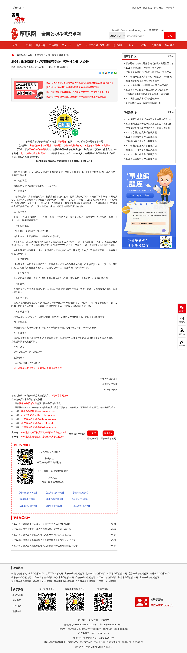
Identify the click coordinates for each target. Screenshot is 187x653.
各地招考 (38, 54)
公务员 (182, 334)
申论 (131, 45)
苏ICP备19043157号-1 (111, 624)
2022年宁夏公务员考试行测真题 (141, 132)
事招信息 (40, 45)
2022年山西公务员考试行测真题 (141, 141)
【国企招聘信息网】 (80, 499)
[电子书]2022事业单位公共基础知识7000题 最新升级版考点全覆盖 (76, 96)
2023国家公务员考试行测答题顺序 (142, 80)
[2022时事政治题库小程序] (28, 82)
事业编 (182, 346)
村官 (79, 45)
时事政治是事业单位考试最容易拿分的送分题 (147, 94)
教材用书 (169, 45)
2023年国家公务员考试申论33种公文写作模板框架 (149, 77)
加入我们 (16, 600)
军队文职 (105, 45)
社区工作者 (92, 45)
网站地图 (158, 7)
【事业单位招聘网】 (54, 499)
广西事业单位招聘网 (106, 581)
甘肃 (48, 54)
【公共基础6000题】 (55, 492)
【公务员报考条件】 (54, 505)
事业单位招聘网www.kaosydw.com (38, 411)
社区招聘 (63, 54)
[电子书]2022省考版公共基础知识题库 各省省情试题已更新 (72, 87)
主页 (30, 54)
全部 (54, 54)
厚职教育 (170, 7)
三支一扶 (66, 45)
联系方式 (16, 611)
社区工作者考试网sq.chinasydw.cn (38, 415)
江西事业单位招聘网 (106, 577)
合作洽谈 (16, 605)
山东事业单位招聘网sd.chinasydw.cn (39, 423)
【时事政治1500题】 (28, 492)
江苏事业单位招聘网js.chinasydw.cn (38, 427)
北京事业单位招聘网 (96, 573)
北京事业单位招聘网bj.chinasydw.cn (39, 419)
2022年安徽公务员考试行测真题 (141, 145)
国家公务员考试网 (37, 149)
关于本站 (82, 620)
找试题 (182, 322)
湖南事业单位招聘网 (42, 581)
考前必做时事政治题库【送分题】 (46, 145)
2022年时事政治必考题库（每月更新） (144, 67)
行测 (143, 45)
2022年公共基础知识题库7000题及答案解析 (147, 85)
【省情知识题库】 (80, 492)
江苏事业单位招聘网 (42, 577)
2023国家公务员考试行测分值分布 (142, 98)
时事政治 (156, 45)
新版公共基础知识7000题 (76, 145)
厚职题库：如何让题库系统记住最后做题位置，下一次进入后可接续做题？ (150, 64)
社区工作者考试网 (54, 573)
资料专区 (130, 56)
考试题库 (118, 45)
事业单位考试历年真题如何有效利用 (143, 102)
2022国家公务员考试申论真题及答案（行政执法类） (149, 119)
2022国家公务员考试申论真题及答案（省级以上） (148, 128)
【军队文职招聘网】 (81, 505)
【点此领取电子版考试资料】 (34, 153)
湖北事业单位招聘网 (21, 581)
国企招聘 (53, 45)
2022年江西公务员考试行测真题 (141, 158)
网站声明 (93, 620)
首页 (14, 45)
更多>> (171, 56)
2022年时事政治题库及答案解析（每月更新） (148, 89)
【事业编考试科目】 (27, 499)
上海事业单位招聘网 (149, 577)
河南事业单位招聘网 (64, 581)
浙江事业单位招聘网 (64, 577)
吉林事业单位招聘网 (160, 573)
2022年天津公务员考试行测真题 (141, 136)
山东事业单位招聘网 (74, 573)
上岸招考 (27, 45)
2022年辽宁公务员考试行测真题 (141, 149)
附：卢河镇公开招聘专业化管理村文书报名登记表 (38, 368)
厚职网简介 (17, 594)
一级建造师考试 (19, 573)
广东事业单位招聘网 (85, 581)
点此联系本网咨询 (59, 395)
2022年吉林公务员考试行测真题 (141, 154)
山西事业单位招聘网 (117, 573)
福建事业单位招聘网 (128, 577)
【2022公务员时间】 (28, 505)
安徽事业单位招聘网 (85, 577)
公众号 (182, 311)
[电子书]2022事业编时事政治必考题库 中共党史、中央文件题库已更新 (78, 91)
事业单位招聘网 (36, 573)
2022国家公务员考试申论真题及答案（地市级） (149, 123)
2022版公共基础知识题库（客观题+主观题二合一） (148, 72)
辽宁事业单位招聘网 (138, 573)
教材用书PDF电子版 (100, 145)
